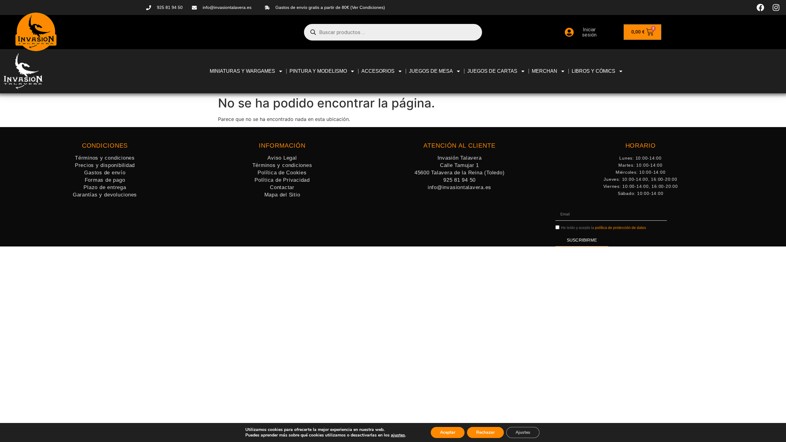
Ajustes (523, 432)
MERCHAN (544, 71)
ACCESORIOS (378, 71)
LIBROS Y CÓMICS (593, 71)
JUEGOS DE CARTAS (492, 71)
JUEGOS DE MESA (431, 71)
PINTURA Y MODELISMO (318, 71)
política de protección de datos (620, 228)
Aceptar (447, 432)
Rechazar (485, 432)
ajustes (398, 435)
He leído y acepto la (603, 228)
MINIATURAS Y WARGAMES (242, 71)
